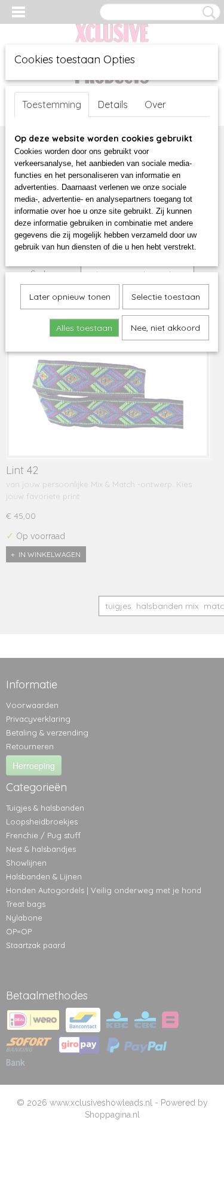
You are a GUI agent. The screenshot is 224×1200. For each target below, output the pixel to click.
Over (155, 104)
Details (113, 104)
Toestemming (51, 104)
